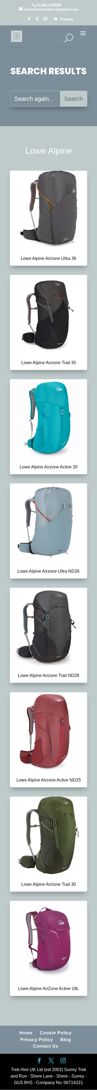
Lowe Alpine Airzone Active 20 (49, 467)
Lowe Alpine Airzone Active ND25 (48, 780)
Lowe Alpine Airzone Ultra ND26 (48, 571)
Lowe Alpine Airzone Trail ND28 (48, 675)
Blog (65, 1039)
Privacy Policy (36, 1039)
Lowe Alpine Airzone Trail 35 (48, 362)
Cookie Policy (56, 1033)
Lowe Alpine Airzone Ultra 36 (48, 258)
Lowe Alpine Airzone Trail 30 (48, 884)
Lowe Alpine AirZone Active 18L (48, 988)
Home (26, 1033)
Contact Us (45, 1046)
